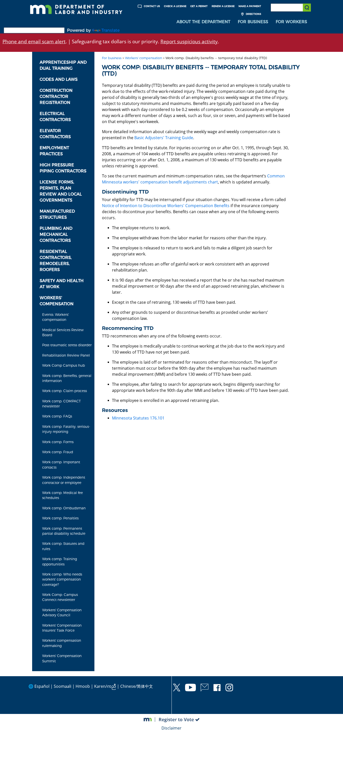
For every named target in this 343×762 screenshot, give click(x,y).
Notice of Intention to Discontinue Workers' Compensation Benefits (166, 205)
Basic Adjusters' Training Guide (163, 137)
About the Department (203, 21)
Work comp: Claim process (64, 391)
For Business (253, 21)
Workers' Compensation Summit (62, 658)
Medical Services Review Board (63, 332)
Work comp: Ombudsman (64, 508)
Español (41, 686)
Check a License (175, 6)
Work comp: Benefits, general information (66, 378)
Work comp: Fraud (57, 452)
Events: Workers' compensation (55, 317)
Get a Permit (199, 6)
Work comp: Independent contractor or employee (63, 479)
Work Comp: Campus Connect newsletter (60, 597)
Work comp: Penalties (60, 518)
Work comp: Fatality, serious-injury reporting (66, 429)
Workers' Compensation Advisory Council (62, 612)
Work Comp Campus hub (63, 365)
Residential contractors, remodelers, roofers (56, 260)
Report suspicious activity (189, 41)
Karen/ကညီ (105, 686)
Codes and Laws (59, 79)
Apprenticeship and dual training (63, 65)
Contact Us (151, 6)
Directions (253, 14)
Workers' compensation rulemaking (61, 642)
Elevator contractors (55, 133)
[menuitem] (203, 21)
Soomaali (62, 686)
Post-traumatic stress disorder (67, 345)
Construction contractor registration (56, 96)
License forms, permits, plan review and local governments (61, 191)
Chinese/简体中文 (136, 686)
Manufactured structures (57, 214)
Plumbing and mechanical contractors (56, 234)
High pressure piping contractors (63, 168)
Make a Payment (250, 6)
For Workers (291, 21)
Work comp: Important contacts (61, 464)
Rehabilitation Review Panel (66, 355)
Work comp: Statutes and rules (63, 546)
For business (112, 58)
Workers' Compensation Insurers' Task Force (62, 627)
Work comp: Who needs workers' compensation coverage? (62, 579)
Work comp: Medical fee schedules (62, 495)
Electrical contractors (55, 116)
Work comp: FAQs (57, 416)
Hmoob (83, 686)
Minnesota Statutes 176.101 (138, 418)
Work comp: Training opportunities (59, 561)
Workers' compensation (57, 300)
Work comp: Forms (58, 442)
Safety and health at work (62, 283)
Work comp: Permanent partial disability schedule (63, 531)
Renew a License (223, 6)
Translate (110, 30)
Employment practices (54, 150)
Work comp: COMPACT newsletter (61, 403)
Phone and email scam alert (34, 41)
